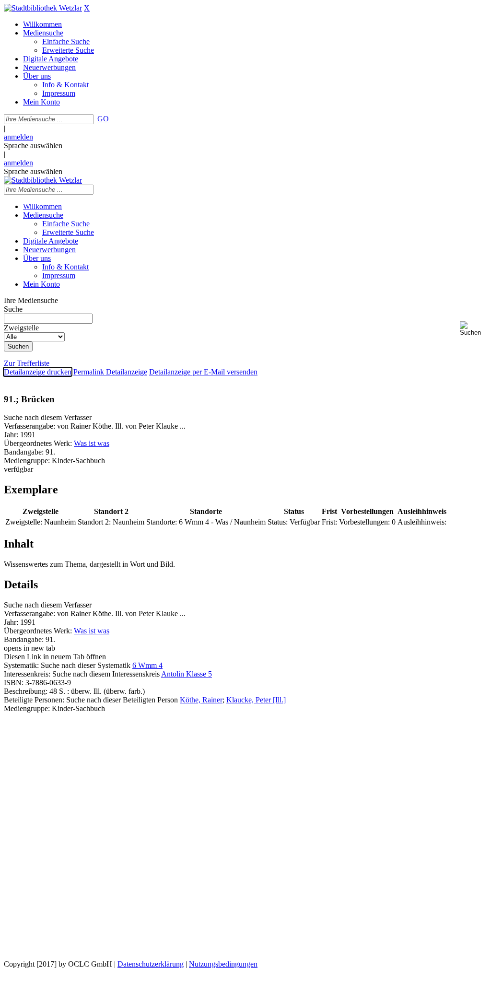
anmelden (18, 137)
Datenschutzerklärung (150, 964)
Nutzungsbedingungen (223, 964)
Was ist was (91, 443)
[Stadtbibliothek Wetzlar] (43, 8)
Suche (13, 309)
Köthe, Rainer (201, 700)
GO (103, 119)
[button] (473, 328)
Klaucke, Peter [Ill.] (256, 700)
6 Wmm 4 (147, 665)
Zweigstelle (21, 328)
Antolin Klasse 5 (186, 674)
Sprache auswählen (33, 145)
